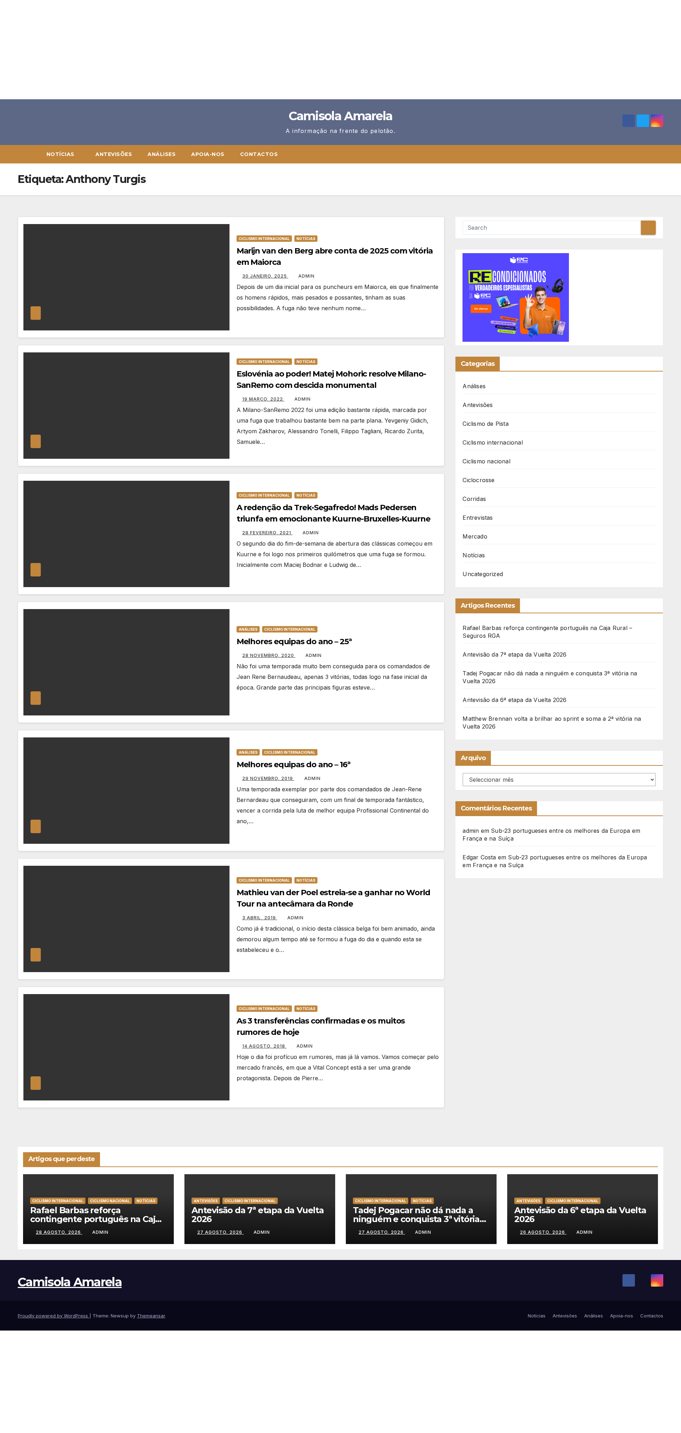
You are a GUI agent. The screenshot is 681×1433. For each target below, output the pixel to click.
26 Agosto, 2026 (543, 1232)
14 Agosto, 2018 (264, 1046)
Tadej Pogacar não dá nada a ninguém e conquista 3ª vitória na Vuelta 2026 (416, 1219)
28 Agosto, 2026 (59, 1232)
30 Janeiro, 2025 (265, 276)
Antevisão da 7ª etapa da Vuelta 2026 (514, 654)
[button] (661, 154)
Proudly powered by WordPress (53, 1315)
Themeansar (151, 1315)
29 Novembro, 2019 (268, 778)
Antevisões (113, 154)
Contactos (259, 154)
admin (306, 276)
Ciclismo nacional (486, 461)
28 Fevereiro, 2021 (267, 532)
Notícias (61, 154)
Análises (162, 154)
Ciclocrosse (478, 480)
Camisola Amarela (341, 115)
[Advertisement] (213, 49)
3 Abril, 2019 (259, 917)
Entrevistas (478, 517)
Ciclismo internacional (264, 238)
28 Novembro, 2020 (268, 655)
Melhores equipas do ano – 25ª (294, 641)
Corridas (474, 498)
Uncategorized (483, 574)
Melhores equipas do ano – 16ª (293, 764)
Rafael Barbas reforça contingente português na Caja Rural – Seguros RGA (95, 1219)
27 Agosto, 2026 (220, 1232)
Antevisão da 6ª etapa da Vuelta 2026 (514, 699)
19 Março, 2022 (263, 399)
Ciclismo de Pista (485, 423)
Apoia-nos (208, 154)
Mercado (475, 536)
